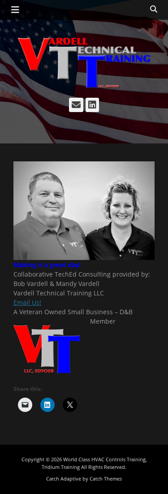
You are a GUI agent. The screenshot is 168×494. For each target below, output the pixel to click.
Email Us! (27, 302)
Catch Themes (106, 478)
